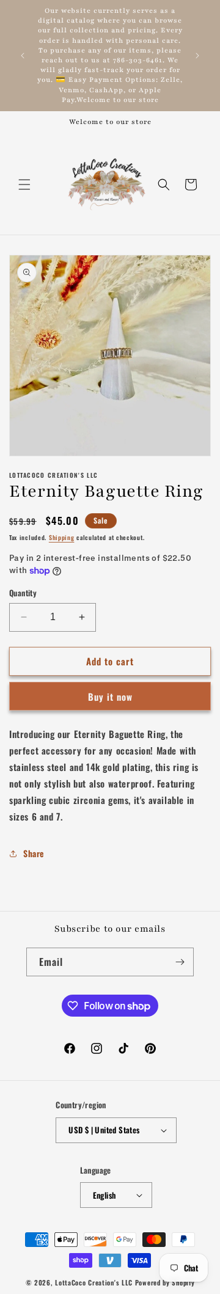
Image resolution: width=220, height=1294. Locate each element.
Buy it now (110, 696)
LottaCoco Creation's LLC (94, 1282)
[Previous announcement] (22, 55)
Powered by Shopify (165, 1282)
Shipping (62, 537)
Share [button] (33, 853)
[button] (24, 184)
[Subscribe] (179, 962)
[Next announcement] (197, 55)
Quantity (23, 593)
